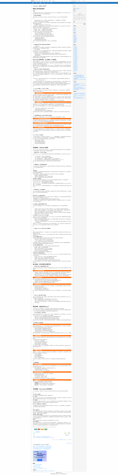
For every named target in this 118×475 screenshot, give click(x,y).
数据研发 (75, 41)
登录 (43, 444)
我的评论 (75, 28)
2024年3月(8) (75, 63)
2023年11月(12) (76, 66)
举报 (70, 439)
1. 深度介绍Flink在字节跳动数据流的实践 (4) (79, 93)
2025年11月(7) (75, 49)
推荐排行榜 (75, 91)
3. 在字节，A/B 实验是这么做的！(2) (78, 87)
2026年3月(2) (75, 47)
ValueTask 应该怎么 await (36, 466)
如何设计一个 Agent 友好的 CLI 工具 (37, 467)
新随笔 (40, 2)
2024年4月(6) (75, 62)
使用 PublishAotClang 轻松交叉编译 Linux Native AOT (40, 468)
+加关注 (75, 11)
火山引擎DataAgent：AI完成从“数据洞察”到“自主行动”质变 (43, 436)
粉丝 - (36, 432)
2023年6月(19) (75, 70)
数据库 (75, 36)
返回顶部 (70, 443)
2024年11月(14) (76, 56)
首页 (36, 2)
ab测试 (75, 35)
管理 (51, 2)
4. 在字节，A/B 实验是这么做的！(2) (78, 97)
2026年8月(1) (75, 46)
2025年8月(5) (75, 51)
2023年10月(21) (76, 67)
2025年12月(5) (75, 48)
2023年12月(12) (76, 65)
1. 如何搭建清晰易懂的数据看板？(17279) (79, 75)
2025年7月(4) (75, 52)
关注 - (39, 432)
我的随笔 (75, 27)
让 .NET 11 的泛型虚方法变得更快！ (37, 464)
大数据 (75, 34)
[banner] (33, 1)
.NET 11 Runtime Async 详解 (36, 465)
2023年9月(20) (75, 68)
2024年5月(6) (75, 61)
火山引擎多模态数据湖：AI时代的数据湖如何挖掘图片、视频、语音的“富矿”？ (45, 437)
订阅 (47, 2)
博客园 (33, 2)
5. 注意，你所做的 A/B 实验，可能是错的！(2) (79, 98)
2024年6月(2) (75, 60)
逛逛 (45, 444)
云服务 (75, 40)
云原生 (75, 37)
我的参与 (75, 29)
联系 (44, 2)
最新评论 (75, 30)
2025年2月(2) (75, 54)
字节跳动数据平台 (37, 431)
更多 (74, 71)
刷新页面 (67, 443)
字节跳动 (75, 39)
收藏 (69, 439)
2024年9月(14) (75, 58)
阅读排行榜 (75, 73)
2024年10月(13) (76, 57)
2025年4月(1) (75, 53)
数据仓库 (75, 42)
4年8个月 (76, 9)
